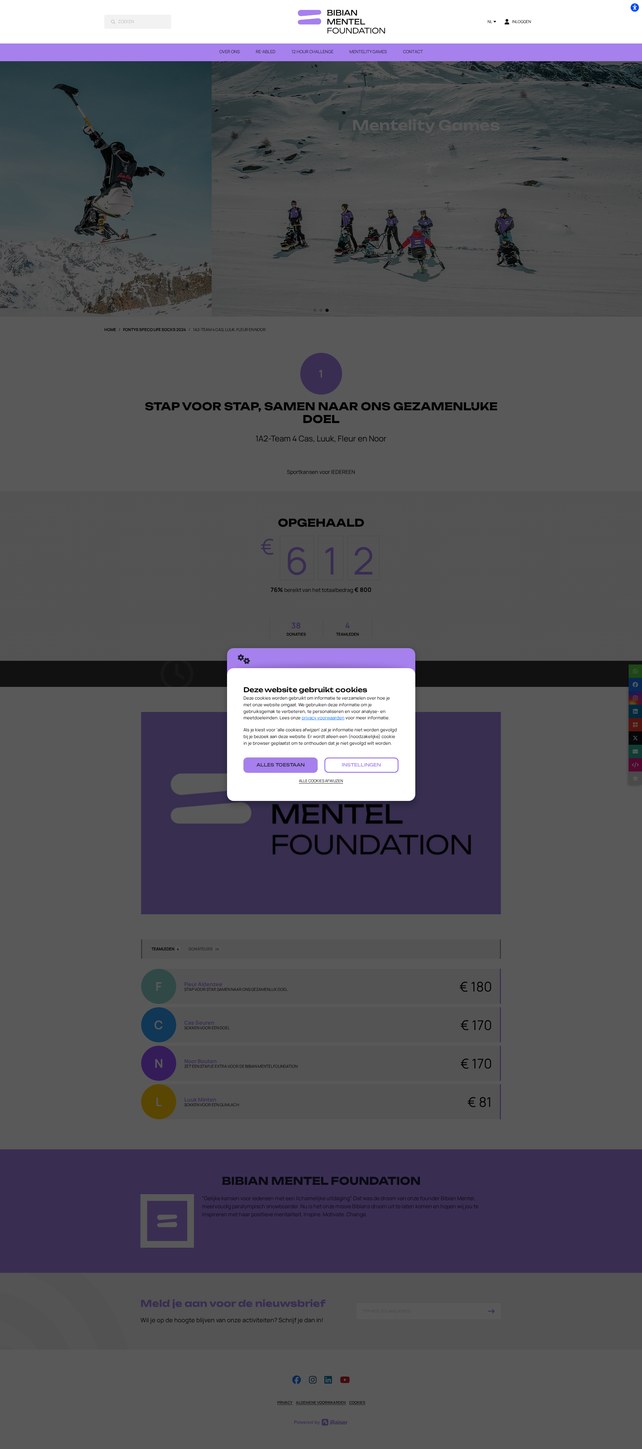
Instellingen (361, 764)
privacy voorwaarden (323, 718)
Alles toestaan (280, 764)
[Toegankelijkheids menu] (635, 7)
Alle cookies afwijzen (321, 780)
